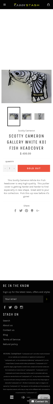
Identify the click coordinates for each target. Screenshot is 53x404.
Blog (5, 334)
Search (6, 320)
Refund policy (10, 344)
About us (8, 325)
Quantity (9, 162)
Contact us (8, 330)
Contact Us (41, 401)
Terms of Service (11, 339)
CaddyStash (16, 353)
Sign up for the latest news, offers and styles (26, 292)
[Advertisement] (26, 38)
